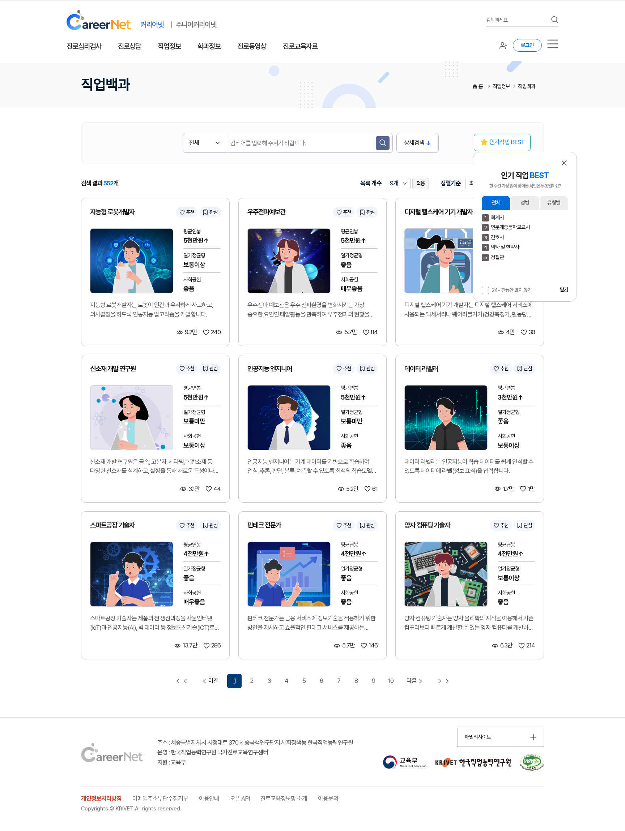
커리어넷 (151, 24)
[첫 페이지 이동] (181, 681)
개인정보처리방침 (101, 798)
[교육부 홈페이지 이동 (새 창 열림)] (404, 762)
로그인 (527, 45)
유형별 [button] (553, 202)
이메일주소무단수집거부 (160, 798)
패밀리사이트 (478, 737)
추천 (190, 212)
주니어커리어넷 (196, 24)
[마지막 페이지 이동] (443, 681)
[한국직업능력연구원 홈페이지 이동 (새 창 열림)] (473, 762)
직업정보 (169, 46)
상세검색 (414, 142)
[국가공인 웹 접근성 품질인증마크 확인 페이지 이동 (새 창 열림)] (532, 762)
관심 (213, 212)
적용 (420, 183)
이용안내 (209, 798)
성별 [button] (524, 202)
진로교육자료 (300, 46)
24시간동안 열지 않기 (511, 290)
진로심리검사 (84, 46)
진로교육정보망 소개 (283, 798)
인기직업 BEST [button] (506, 142)
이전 (213, 680)
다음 (412, 680)
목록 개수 (371, 183)
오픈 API (240, 798)
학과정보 (209, 46)
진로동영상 (251, 46)
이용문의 (328, 798)
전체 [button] (496, 202)
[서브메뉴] (552, 43)
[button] (564, 163)
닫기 (564, 289)
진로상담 (129, 46)
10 (391, 680)
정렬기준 (451, 183)
